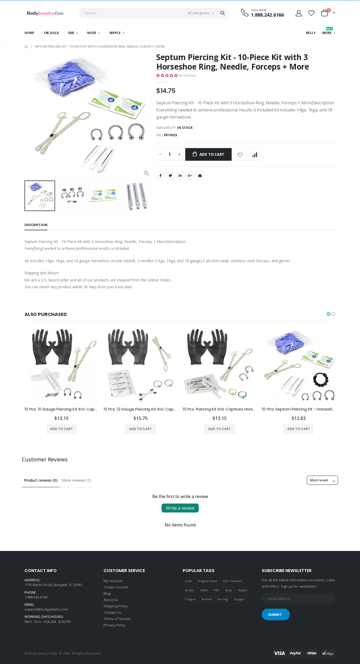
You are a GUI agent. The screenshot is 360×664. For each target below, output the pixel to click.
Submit (275, 614)
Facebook (160, 175)
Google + (190, 175)
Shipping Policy (116, 606)
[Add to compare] (254, 154)
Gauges (238, 599)
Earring (222, 599)
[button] (167, 75)
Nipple (242, 590)
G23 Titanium (232, 581)
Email (200, 175)
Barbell (206, 599)
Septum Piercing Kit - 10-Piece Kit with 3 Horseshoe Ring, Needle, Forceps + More (232, 62)
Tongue (190, 599)
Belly (228, 590)
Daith (204, 590)
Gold (188, 581)
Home (26, 46)
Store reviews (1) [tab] (76, 480)
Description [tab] (36, 224)
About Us (111, 599)
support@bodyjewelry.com (46, 609)
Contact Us (112, 612)
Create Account (116, 587)
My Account (113, 580)
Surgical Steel (207, 581)
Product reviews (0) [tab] (40, 480)
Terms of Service (117, 618)
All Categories (199, 13)
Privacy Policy (114, 625)
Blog (107, 593)
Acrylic (189, 590)
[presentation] (30, 195)
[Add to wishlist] (240, 154)
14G (216, 590)
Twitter (170, 175)
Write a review (180, 508)
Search (222, 13)
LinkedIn (180, 175)
